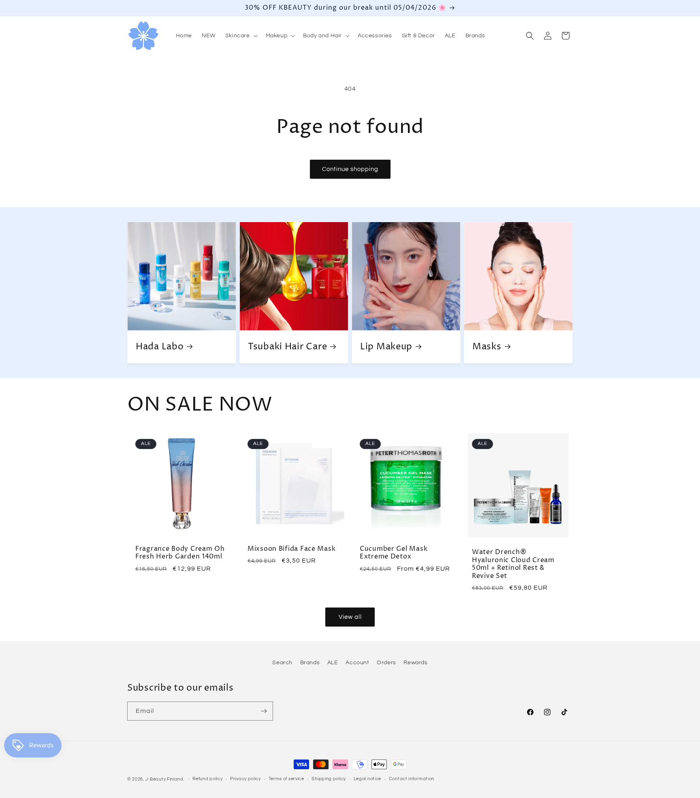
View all (350, 617)
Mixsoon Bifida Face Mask (291, 549)
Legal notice (367, 779)
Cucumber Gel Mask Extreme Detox (393, 553)
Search (282, 662)
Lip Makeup (386, 346)
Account (357, 662)
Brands (310, 662)
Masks (487, 346)
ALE (332, 662)
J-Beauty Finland (164, 779)
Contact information (411, 779)
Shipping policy (329, 779)
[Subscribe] (264, 711)
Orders (386, 662)
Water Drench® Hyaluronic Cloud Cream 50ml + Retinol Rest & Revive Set (513, 564)
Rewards (415, 662)
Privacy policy (245, 779)
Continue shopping (350, 169)
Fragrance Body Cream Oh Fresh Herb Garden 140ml (180, 553)
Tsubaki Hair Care (287, 346)
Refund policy (207, 779)
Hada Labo (160, 346)
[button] (240, 35)
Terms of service (286, 779)
